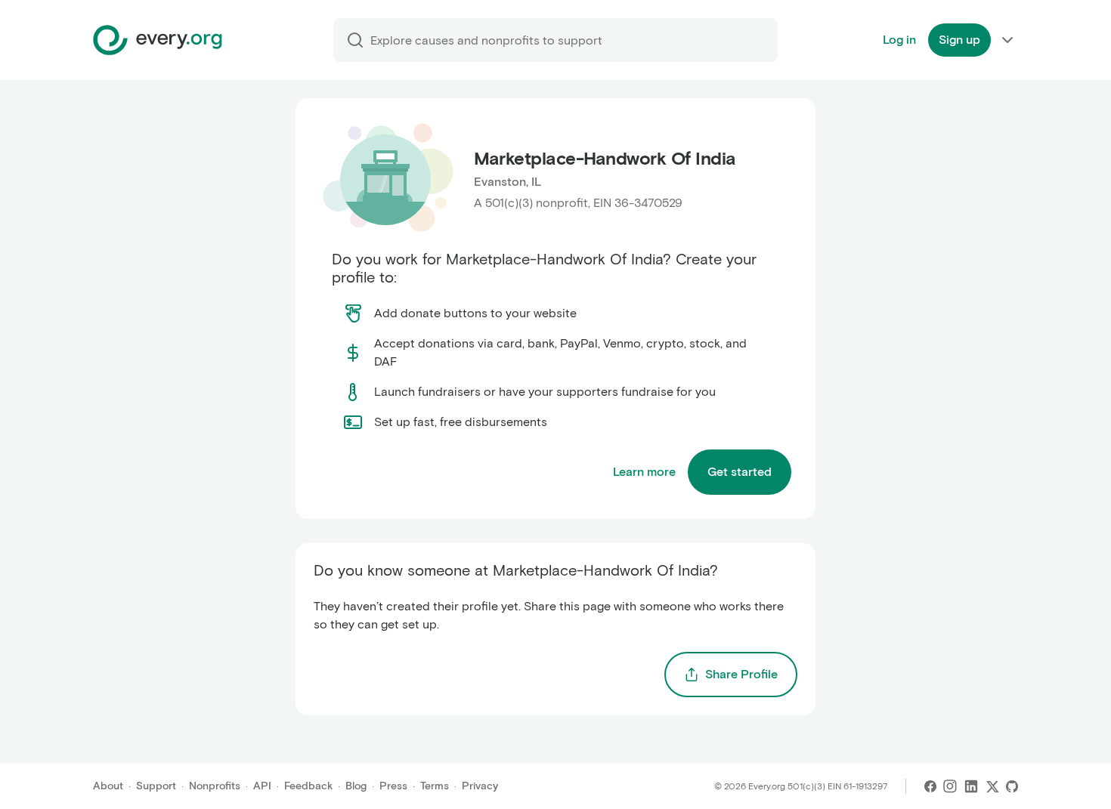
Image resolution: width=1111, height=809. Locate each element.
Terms (434, 786)
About (108, 786)
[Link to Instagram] (950, 786)
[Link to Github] (1012, 786)
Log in (899, 39)
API (262, 786)
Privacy (480, 786)
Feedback (308, 786)
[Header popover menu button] (1007, 40)
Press (393, 786)
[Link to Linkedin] (971, 786)
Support (156, 786)
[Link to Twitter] (992, 786)
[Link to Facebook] (930, 786)
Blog (356, 786)
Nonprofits (214, 786)
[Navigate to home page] (157, 40)
